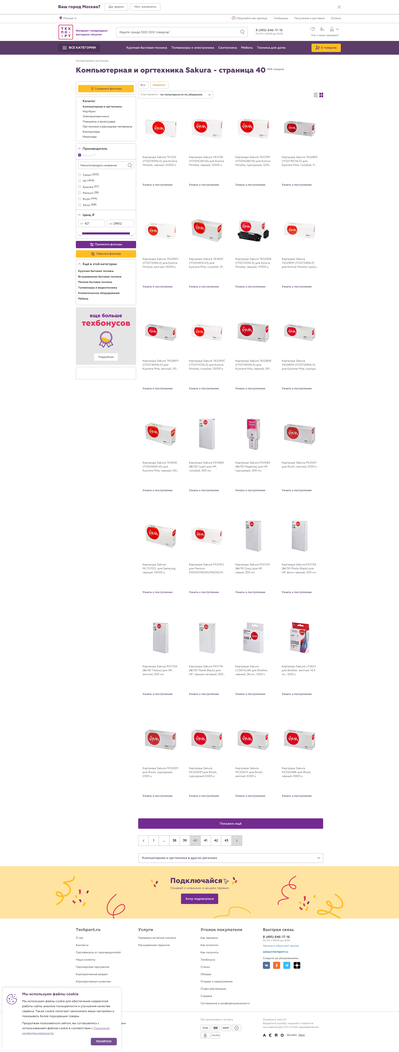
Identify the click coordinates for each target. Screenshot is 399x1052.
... (164, 840)
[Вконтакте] (266, 965)
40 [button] (195, 840)
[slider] (80, 233)
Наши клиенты (85, 959)
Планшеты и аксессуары (99, 121)
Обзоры (206, 974)
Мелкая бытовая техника (95, 282)
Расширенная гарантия (154, 945)
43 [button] (226, 840)
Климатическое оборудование (99, 293)
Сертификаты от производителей (98, 952)
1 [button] (153, 840)
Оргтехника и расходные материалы (108, 126)
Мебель (83, 298)
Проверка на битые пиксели (157, 938)
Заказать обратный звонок (281, 945)
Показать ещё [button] (231, 824)
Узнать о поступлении (157, 184)
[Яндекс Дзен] (296, 965)
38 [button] (174, 840)
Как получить (209, 952)
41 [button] (205, 840)
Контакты (82, 945)
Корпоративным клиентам (93, 981)
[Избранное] (312, 29)
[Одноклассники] (276, 965)
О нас (80, 938)
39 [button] (185, 840)
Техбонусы (280, 18)
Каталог (89, 101)
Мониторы (90, 136)
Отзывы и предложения (217, 981)
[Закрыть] (339, 7)
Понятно (104, 1041)
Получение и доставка (309, 18)
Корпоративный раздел (92, 974)
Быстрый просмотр (164, 150)
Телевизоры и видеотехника (98, 287)
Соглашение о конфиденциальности (225, 1003)
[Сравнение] (321, 30)
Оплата (336, 18)
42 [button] (216, 840)
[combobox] (186, 94)
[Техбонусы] (106, 336)
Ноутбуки (89, 111)
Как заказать (209, 938)
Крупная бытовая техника (96, 271)
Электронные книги (96, 116)
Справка (206, 996)
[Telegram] (286, 965)
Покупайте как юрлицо (251, 18)
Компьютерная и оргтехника (102, 106)
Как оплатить (209, 945)
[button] (116, 7)
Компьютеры (92, 131)
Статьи (205, 967)
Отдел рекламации (213, 988)
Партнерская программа (92, 967)
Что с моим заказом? (325, 35)
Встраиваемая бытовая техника (100, 276)
